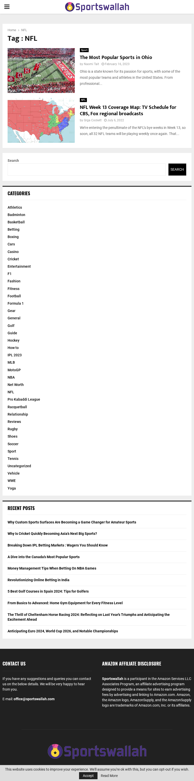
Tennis (13, 459)
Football (14, 296)
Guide (12, 333)
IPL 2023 (15, 355)
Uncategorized (19, 466)
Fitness (13, 289)
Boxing (13, 237)
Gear (11, 311)
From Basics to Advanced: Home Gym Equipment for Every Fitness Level (65, 603)
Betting (13, 229)
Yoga (12, 488)
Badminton (16, 215)
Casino (13, 252)
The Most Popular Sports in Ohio (116, 57)
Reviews (14, 422)
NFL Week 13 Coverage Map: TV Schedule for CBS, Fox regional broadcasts (128, 110)
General (14, 318)
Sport (84, 50)
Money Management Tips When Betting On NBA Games (52, 568)
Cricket (13, 259)
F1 (10, 274)
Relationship (18, 414)
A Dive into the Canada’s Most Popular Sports (44, 557)
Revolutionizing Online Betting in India (38, 580)
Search (13, 161)
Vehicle (14, 473)
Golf (11, 326)
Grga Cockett (93, 120)
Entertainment (19, 266)
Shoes (12, 436)
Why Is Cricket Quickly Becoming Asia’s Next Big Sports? (52, 534)
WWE (12, 481)
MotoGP (14, 370)
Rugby (13, 429)
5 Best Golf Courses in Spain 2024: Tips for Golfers (48, 591)
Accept (88, 776)
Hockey (13, 340)
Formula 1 (16, 303)
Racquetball (17, 407)
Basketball (16, 222)
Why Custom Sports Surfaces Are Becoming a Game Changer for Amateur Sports (72, 522)
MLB (11, 362)
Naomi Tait (91, 64)
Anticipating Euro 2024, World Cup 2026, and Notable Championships (63, 631)
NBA (11, 377)
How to (13, 348)
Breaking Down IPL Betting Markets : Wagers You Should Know (58, 545)
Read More (109, 775)
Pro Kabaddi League (24, 399)
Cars (11, 244)
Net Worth (16, 385)
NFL (83, 100)
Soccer (13, 444)
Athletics (15, 207)
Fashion (14, 281)
